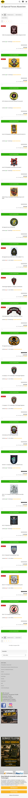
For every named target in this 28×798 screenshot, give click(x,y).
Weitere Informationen (14, 795)
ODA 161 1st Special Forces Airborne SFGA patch (12, 584)
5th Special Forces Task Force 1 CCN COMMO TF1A (13, 257)
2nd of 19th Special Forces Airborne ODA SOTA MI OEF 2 (14, 134)
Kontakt (2, 678)
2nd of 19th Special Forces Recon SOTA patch (11, 167)
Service (2, 685)
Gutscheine (3, 676)
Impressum (3, 681)
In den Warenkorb (14, 55)
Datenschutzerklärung (22, 784)
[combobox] (10, 15)
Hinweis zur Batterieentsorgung (7, 669)
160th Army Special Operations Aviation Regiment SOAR (14, 35)
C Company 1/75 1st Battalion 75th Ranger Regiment (13, 405)
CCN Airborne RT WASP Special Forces (10, 435)
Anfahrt (2, 671)
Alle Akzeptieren (14, 787)
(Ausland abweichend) (16, 41)
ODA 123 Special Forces (7, 525)
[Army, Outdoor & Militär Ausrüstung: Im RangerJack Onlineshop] (2, 1)
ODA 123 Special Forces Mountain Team (10, 555)
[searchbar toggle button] (19, 1)
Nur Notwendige (14, 791)
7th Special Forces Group (7, 346)
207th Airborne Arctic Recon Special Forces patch (12, 101)
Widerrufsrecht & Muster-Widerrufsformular (9, 667)
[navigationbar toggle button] (26, 1)
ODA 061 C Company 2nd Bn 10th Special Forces (12, 464)
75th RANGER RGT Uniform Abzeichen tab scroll (12, 316)
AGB (2, 683)
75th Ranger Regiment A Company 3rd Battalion (12, 286)
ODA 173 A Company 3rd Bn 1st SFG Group (11, 614)
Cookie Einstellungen (5, 687)
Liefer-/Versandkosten (5, 674)
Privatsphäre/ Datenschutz (6, 664)
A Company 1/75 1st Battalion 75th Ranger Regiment (13, 375)
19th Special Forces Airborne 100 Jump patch (11, 68)
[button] (2, 15)
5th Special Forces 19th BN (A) (8, 227)
